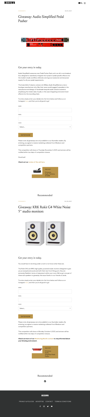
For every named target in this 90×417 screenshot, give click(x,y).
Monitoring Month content (44, 338)
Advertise (40, 401)
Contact (49, 401)
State (19, 123)
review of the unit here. (37, 162)
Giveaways (22, 11)
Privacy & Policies (26, 401)
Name (19, 106)
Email (19, 114)
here (26, 101)
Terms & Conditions (63, 401)
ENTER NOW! (25, 135)
